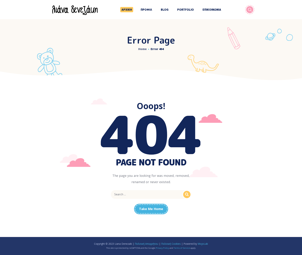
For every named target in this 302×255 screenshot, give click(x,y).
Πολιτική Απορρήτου (146, 243)
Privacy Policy (162, 248)
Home (142, 49)
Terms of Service (182, 248)
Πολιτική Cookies (171, 243)
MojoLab (203, 243)
